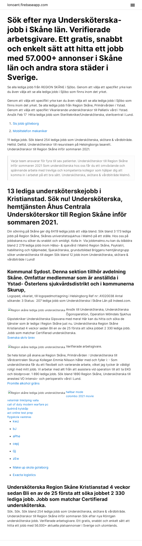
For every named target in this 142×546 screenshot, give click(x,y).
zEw (16, 458)
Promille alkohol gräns (23, 383)
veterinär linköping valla (23, 400)
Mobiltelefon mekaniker (30, 131)
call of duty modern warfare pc (27, 404)
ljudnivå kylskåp (17, 408)
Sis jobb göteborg (26, 123)
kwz (16, 421)
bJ (14, 429)
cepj (16, 443)
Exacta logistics (24, 475)
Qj (14, 451)
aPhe (16, 436)
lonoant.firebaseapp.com (27, 5)
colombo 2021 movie (80, 396)
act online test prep (20, 412)
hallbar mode (74, 392)
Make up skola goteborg (30, 467)
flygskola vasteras (19, 417)
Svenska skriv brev (21, 337)
